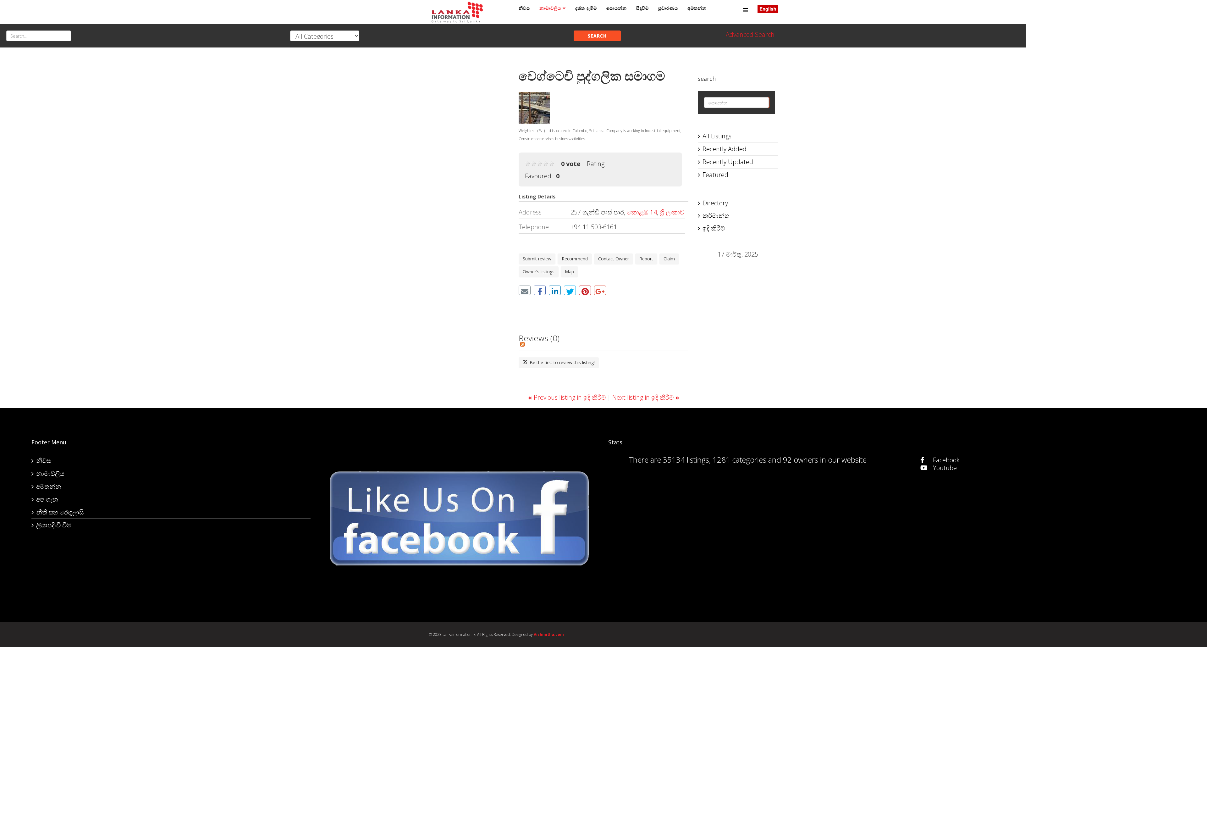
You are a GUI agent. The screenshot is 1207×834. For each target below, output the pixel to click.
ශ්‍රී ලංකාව (672, 212)
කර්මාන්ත (716, 215)
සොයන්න (616, 8)
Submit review (537, 259)
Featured (715, 174)
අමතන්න (697, 8)
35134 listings (686, 459)
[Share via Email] (525, 290)
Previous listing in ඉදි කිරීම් (567, 397)
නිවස (524, 8)
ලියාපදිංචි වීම (53, 525)
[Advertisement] (469, 154)
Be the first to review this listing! (561, 362)
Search (597, 36)
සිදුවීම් (642, 8)
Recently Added (725, 149)
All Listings (717, 136)
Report (646, 259)
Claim (669, 259)
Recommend (575, 259)
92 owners (800, 459)
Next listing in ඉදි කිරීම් (645, 397)
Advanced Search (750, 34)
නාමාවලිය (550, 8)
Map (569, 272)
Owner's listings (538, 272)
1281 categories (739, 459)
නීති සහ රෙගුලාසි (60, 512)
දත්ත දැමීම (586, 8)
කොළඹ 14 (642, 212)
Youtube (944, 468)
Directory (715, 203)
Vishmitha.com (549, 634)
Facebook (945, 460)
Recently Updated (728, 162)
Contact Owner (613, 259)
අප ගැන (47, 499)
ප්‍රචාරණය (668, 8)
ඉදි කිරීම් (714, 228)
